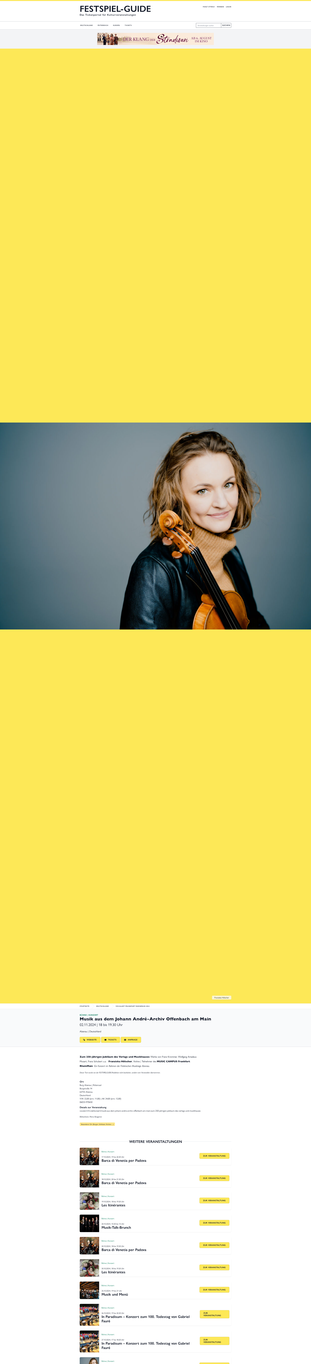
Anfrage (133, 1040)
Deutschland (86, 25)
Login (228, 7)
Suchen (226, 25)
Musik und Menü (115, 1294)
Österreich (103, 25)
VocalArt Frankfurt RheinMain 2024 (133, 1006)
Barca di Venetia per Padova (124, 1160)
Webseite (92, 1040)
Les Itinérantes (113, 1205)
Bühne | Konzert (89, 1015)
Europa (116, 25)
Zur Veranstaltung (214, 1156)
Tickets (128, 25)
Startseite (84, 1006)
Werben (220, 7)
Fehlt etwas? (209, 7)
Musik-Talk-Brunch (116, 1227)
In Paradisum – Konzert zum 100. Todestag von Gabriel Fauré (146, 1318)
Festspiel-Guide (115, 8)
